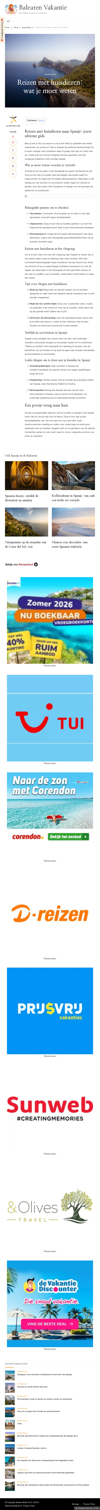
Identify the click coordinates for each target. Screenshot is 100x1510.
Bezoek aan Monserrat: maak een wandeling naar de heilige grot (47, 1436)
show (41, 120)
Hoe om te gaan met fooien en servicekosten (38, 1411)
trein (19, 1423)
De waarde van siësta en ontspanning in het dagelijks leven (45, 1460)
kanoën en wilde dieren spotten (32, 1387)
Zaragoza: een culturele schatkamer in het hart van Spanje (44, 1374)
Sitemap (75, 1504)
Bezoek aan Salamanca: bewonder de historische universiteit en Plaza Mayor (53, 1485)
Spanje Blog (50, 74)
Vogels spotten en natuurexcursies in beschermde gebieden (45, 1472)
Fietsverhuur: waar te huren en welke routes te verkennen (44, 1399)
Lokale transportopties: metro (31, 1448)
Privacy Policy (29, 1505)
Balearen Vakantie (43, 8)
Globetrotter (13, 126)
